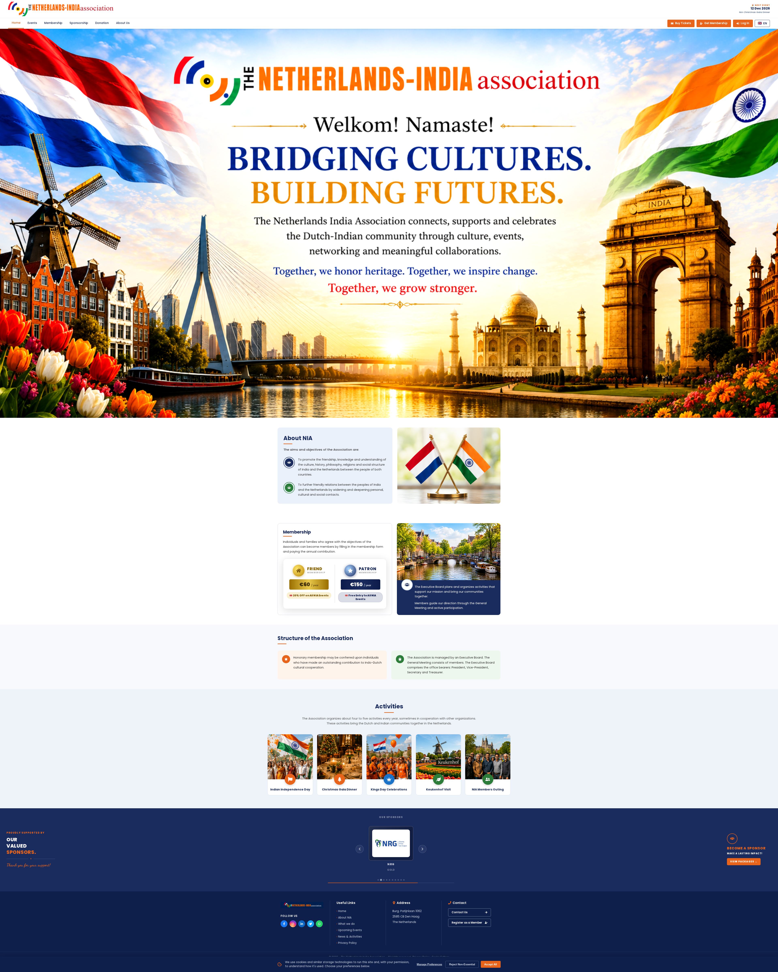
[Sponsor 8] (398, 880)
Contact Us (459, 912)
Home (16, 23)
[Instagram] (293, 923)
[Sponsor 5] (390, 880)
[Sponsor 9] (401, 880)
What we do (346, 924)
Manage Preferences (429, 964)
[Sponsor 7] (395, 880)
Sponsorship (78, 23)
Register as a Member (467, 923)
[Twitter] (310, 923)
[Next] (422, 849)
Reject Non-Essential (462, 964)
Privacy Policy (347, 943)
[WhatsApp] (319, 923)
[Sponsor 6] (392, 880)
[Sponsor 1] (378, 880)
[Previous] (360, 849)
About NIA (345, 918)
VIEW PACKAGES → (743, 861)
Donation (102, 23)
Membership (53, 23)
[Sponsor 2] (381, 880)
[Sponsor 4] (386, 880)
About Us (123, 23)
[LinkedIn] (301, 923)
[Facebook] (284, 923)
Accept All (490, 964)
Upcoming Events (350, 930)
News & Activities (350, 937)
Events (32, 23)
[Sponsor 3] (384, 880)
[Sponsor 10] (404, 880)
